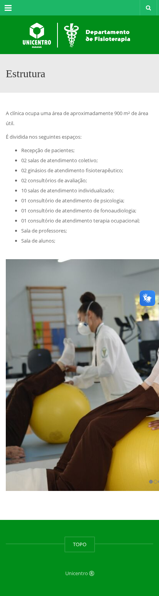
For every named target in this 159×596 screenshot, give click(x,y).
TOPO (79, 544)
